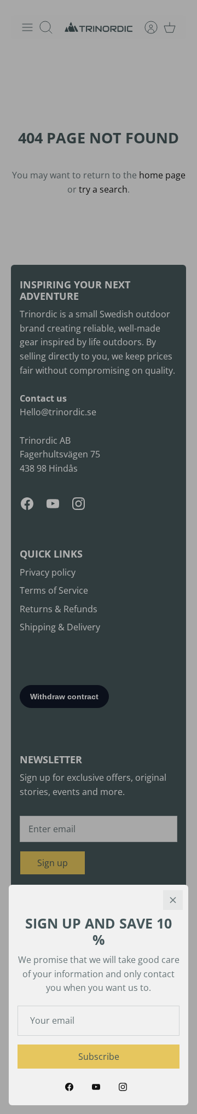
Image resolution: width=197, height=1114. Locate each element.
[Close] (173, 900)
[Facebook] (69, 1086)
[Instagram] (123, 1086)
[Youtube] (96, 1086)
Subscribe (98, 1057)
